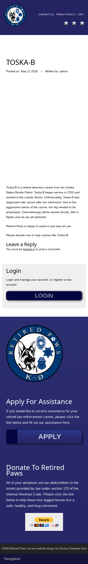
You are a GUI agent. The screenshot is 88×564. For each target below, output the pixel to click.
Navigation (12, 559)
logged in (29, 249)
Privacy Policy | (66, 14)
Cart (81, 14)
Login (44, 295)
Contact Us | (46, 14)
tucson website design (41, 548)
